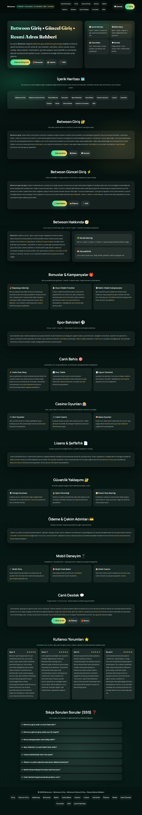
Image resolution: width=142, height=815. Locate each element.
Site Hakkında (53, 98)
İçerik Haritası (66, 4)
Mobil (57, 103)
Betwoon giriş (38, 44)
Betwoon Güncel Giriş (36, 98)
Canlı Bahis (89, 98)
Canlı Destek (84, 9)
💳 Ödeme (74, 203)
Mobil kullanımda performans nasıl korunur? (42, 769)
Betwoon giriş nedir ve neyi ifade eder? (40, 724)
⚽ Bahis (73, 153)
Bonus (96, 4)
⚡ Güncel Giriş (59, 153)
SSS (103, 9)
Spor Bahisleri (77, 98)
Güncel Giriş (86, 4)
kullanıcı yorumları (55, 251)
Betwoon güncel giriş (54, 44)
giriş (40, 576)
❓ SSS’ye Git (58, 621)
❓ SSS (63, 62)
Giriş (76, 4)
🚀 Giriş (130, 6)
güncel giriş (14, 579)
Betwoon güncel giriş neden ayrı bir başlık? (41, 732)
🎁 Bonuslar (38, 62)
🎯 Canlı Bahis (59, 203)
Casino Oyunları (102, 98)
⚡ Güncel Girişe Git (20, 62)
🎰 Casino (51, 62)
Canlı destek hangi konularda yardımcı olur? (42, 777)
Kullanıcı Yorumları (82, 103)
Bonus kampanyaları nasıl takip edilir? (39, 739)
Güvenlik (123, 98)
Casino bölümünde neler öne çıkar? (38, 754)
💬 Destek (118, 6)
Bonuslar (65, 98)
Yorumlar (95, 9)
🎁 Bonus (85, 621)
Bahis (104, 4)
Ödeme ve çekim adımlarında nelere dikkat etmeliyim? (46, 762)
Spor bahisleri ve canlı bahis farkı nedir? (40, 747)
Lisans (114, 98)
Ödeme (73, 9)
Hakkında (36, 797)
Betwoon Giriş (20, 98)
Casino (64, 9)
